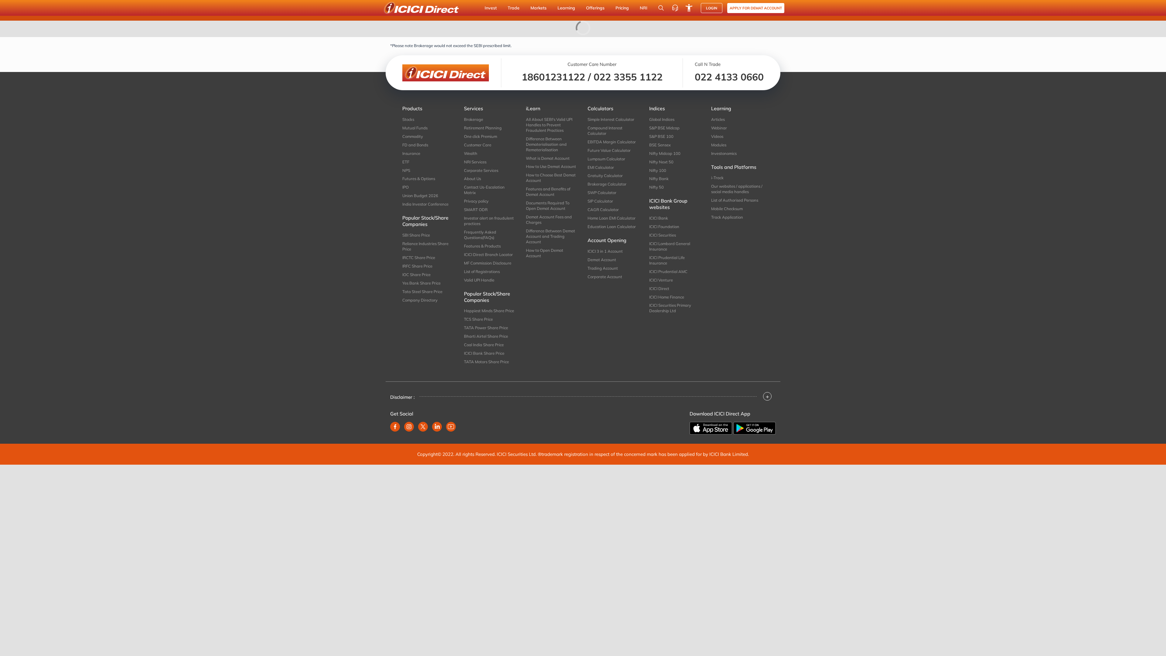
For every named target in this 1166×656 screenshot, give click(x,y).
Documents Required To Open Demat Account (547, 205)
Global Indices (661, 119)
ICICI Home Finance (666, 297)
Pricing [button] (622, 8)
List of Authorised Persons (734, 200)
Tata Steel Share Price (422, 291)
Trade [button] (514, 8)
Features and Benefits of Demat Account (548, 191)
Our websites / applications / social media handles (736, 189)
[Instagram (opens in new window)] (409, 427)
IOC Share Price (416, 274)
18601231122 (553, 77)
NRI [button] (643, 8)
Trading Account (603, 268)
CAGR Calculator (603, 209)
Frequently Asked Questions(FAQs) (480, 235)
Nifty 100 (657, 170)
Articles (718, 119)
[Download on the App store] (711, 428)
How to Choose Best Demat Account (551, 178)
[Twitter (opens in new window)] (423, 427)
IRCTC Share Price (418, 257)
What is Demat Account (548, 158)
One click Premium (480, 136)
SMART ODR (476, 209)
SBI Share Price (416, 235)
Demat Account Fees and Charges (549, 219)
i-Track (717, 177)
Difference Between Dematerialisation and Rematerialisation (546, 144)
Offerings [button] (595, 8)
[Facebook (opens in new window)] (395, 427)
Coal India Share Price (484, 344)
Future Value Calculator (609, 150)
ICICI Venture (661, 280)
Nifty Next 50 (661, 161)
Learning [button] (566, 8)
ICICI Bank (658, 218)
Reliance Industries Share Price (425, 246)
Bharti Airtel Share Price (486, 336)
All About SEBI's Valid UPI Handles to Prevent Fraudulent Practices (549, 125)
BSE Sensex (660, 144)
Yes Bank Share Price (421, 283)
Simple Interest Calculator (611, 119)
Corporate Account (605, 276)
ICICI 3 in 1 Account (605, 251)
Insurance (411, 153)
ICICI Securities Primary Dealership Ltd (670, 308)
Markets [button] (538, 8)
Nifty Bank (659, 178)
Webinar (719, 127)
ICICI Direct (659, 288)
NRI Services (475, 161)
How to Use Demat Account (551, 166)
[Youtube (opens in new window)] (451, 427)
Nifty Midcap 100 (664, 153)
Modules (718, 144)
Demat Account (602, 259)
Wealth (470, 153)
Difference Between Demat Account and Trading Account (550, 236)
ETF (405, 161)
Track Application (727, 217)
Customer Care (477, 144)
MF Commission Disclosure (487, 263)
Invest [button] (491, 8)
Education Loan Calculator (612, 226)
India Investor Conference (425, 204)
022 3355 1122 (628, 77)
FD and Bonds (415, 144)
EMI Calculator (601, 167)
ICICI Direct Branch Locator (488, 254)
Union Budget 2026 (420, 195)
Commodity (412, 136)
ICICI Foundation (664, 226)
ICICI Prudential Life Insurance (667, 260)
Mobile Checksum (727, 208)
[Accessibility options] (689, 7)
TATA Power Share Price (486, 327)
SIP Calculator (600, 201)
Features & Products (482, 246)
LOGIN (711, 8)
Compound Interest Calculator (605, 130)
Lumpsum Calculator (606, 158)
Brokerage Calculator (607, 184)
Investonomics (724, 153)
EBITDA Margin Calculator (612, 141)
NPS (406, 170)
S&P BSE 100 (661, 136)
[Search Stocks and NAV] (661, 7)
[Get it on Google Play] (754, 428)
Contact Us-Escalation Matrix (484, 190)
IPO (405, 187)
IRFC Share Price (417, 266)
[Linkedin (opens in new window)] (437, 427)
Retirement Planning (483, 127)
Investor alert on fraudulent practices (489, 221)
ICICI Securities (662, 235)
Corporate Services (481, 170)
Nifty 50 (656, 187)
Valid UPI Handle (479, 280)
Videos (717, 136)
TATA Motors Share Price (486, 361)
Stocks (408, 119)
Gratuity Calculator (605, 175)
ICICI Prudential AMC (668, 271)
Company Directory (420, 300)
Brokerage (473, 119)
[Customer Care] (675, 7)
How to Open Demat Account (544, 253)
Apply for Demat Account (756, 8)
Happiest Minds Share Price (489, 310)
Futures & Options (418, 178)
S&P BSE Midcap (664, 127)
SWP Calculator (602, 192)
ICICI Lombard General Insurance (669, 246)
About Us (472, 178)
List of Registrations (482, 271)
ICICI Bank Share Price (484, 353)
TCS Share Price (478, 319)
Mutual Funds (415, 127)
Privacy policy (476, 201)
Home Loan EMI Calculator (612, 218)
